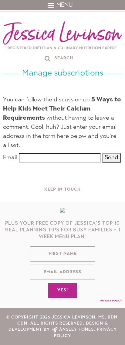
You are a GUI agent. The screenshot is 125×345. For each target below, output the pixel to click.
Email (10, 158)
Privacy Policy (111, 301)
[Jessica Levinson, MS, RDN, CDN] (62, 36)
